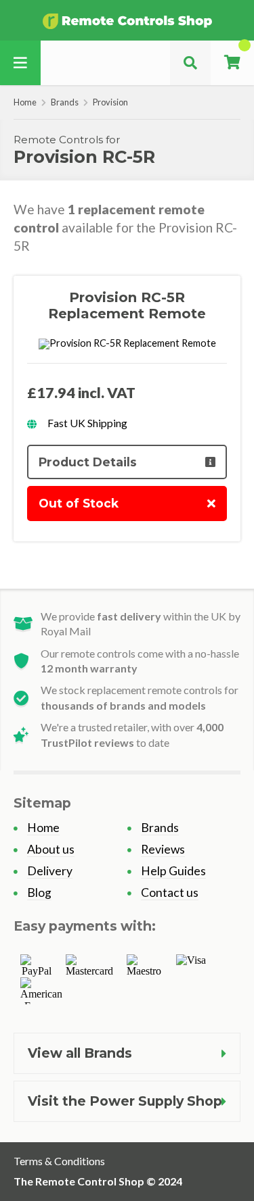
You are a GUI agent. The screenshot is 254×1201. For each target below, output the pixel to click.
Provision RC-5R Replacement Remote (127, 305)
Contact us (169, 892)
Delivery (49, 871)
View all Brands (80, 1053)
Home (25, 102)
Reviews (163, 849)
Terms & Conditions (59, 1160)
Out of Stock (79, 503)
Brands (65, 102)
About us (51, 849)
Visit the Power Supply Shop (125, 1101)
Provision (110, 102)
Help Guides (173, 871)
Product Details (88, 462)
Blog (39, 892)
